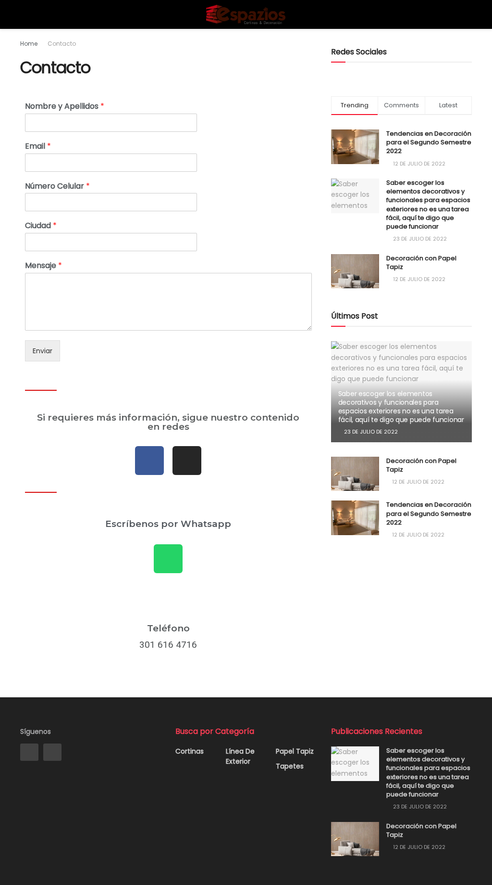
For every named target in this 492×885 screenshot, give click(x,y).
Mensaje (43, 266)
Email (38, 146)
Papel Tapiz (295, 751)
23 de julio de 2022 (370, 432)
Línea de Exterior (240, 756)
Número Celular (57, 186)
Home (28, 43)
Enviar (42, 351)
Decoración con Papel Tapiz (421, 262)
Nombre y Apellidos (64, 107)
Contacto (62, 43)
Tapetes (290, 766)
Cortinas (189, 751)
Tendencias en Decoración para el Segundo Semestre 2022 (428, 142)
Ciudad (41, 226)
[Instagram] (186, 460)
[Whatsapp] (168, 558)
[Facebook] (149, 460)
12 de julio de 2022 (417, 482)
